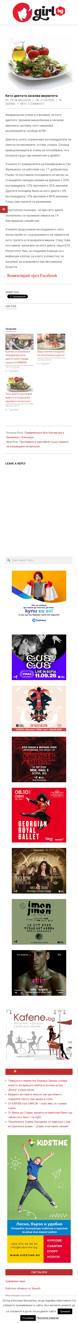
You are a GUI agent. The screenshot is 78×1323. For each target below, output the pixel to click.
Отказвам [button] (28, 1318)
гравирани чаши (15, 1281)
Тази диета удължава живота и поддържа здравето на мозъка (18, 397)
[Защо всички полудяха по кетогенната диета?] (51, 342)
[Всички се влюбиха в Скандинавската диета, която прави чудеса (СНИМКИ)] (19, 342)
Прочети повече (47, 1318)
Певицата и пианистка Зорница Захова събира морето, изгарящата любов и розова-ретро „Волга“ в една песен (37, 1085)
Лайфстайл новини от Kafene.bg (40, 1071)
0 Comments (36, 103)
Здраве (10, 103)
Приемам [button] (65, 1311)
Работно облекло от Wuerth (22, 1288)
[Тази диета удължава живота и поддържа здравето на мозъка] (19, 384)
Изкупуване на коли (17, 1295)
